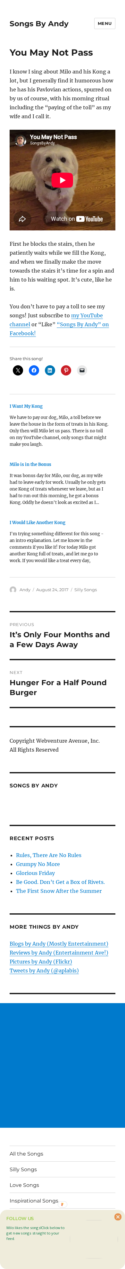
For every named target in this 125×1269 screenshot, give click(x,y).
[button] (37, 1233)
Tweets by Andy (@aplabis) (44, 970)
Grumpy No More (38, 864)
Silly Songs (85, 589)
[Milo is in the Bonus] (59, 485)
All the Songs (26, 1154)
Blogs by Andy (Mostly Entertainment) (59, 943)
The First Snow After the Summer (59, 891)
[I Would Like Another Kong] (59, 544)
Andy (25, 589)
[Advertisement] (62, 1065)
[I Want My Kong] (59, 427)
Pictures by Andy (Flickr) (41, 961)
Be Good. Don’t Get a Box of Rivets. (60, 882)
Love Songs (24, 1185)
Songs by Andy (34, 786)
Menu (105, 23)
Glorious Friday (35, 873)
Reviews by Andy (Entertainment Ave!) (59, 952)
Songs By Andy (39, 23)
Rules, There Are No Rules (48, 855)
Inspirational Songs (34, 1201)
